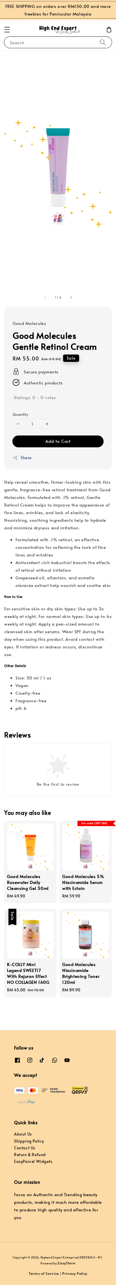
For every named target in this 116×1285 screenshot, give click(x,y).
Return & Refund (30, 1154)
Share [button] (26, 457)
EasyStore (66, 1263)
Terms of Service (44, 1273)
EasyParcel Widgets (33, 1161)
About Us (23, 1134)
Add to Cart (58, 441)
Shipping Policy (29, 1141)
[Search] (103, 42)
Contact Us (24, 1147)
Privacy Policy (74, 1273)
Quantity (20, 414)
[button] (7, 29)
